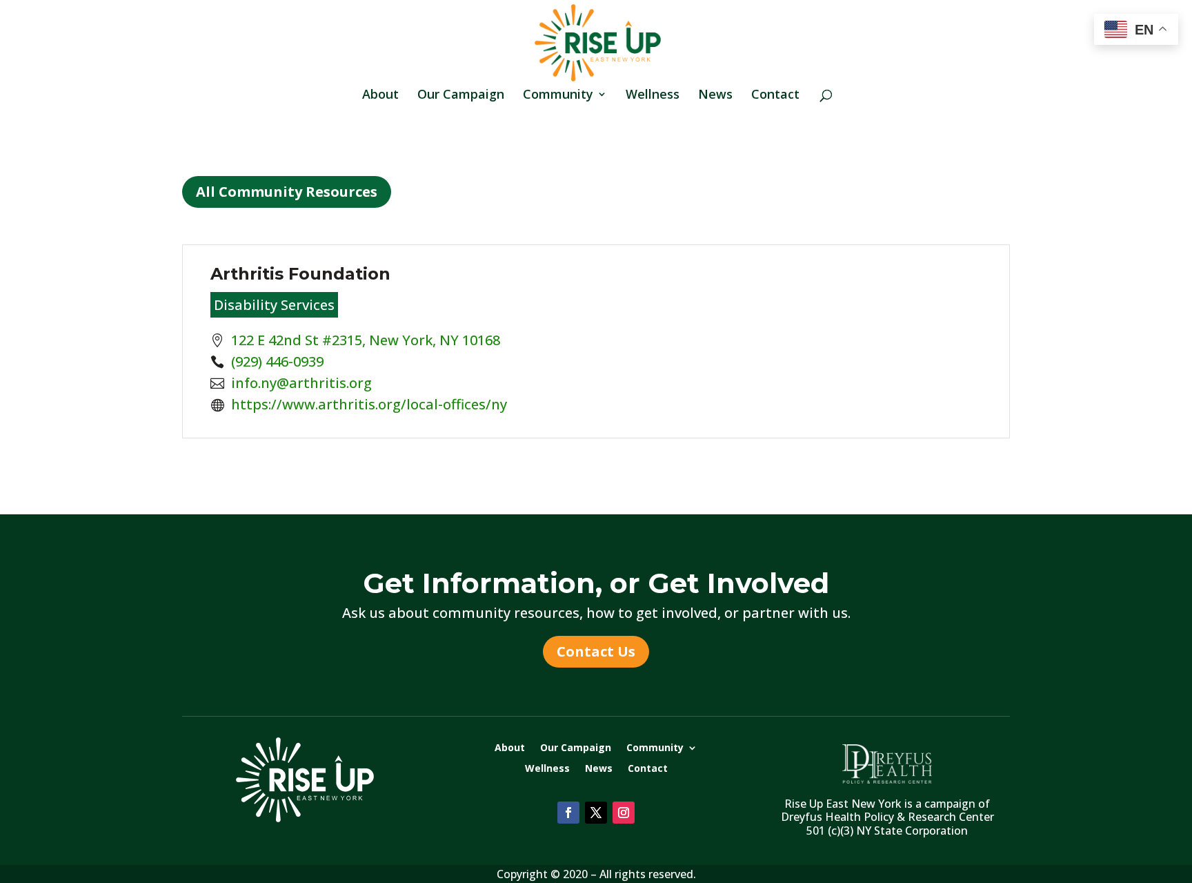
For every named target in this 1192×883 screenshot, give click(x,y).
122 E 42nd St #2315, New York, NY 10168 (365, 340)
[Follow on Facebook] (568, 813)
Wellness (652, 95)
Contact (775, 95)
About (380, 95)
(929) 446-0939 (277, 361)
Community (558, 95)
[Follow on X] (596, 813)
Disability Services (274, 304)
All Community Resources (286, 191)
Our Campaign (460, 95)
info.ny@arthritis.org (301, 382)
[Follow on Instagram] (624, 813)
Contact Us (596, 651)
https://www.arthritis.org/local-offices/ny (369, 404)
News (715, 95)
